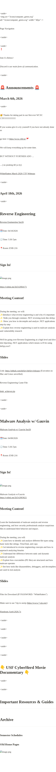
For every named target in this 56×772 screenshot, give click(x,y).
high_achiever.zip (7, 391)
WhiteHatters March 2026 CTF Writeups (17, 173)
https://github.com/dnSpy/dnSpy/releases (22, 371)
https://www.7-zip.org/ (37, 603)
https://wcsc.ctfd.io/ (17, 139)
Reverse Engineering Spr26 (12, 222)
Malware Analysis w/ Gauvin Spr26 (15, 429)
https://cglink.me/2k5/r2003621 (13, 497)
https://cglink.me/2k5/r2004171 (13, 287)
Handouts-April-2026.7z (10, 612)
